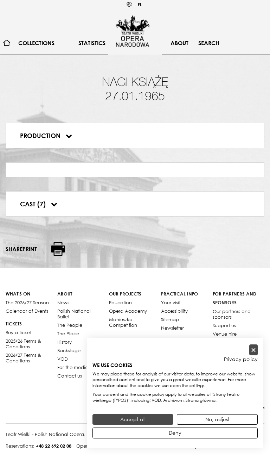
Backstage (69, 350)
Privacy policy (241, 359)
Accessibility (174, 311)
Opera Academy (128, 311)
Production (41, 135)
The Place (68, 333)
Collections (36, 42)
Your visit (170, 302)
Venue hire (225, 334)
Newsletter (172, 328)
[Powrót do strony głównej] (132, 30)
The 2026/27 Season (27, 302)
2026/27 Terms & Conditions (23, 357)
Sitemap (170, 319)
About (179, 42)
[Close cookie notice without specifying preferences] (253, 349)
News (63, 302)
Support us (224, 325)
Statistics (91, 42)
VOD (62, 359)
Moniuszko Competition (123, 322)
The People (69, 325)
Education (120, 302)
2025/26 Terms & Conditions (23, 343)
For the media (72, 367)
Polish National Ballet (74, 313)
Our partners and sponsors (232, 314)
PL (140, 4)
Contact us (69, 376)
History (64, 342)
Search (208, 42)
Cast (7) (33, 204)
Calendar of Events (27, 311)
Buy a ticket (18, 332)
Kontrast (129, 4)
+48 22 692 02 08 (53, 446)
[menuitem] (6, 43)
